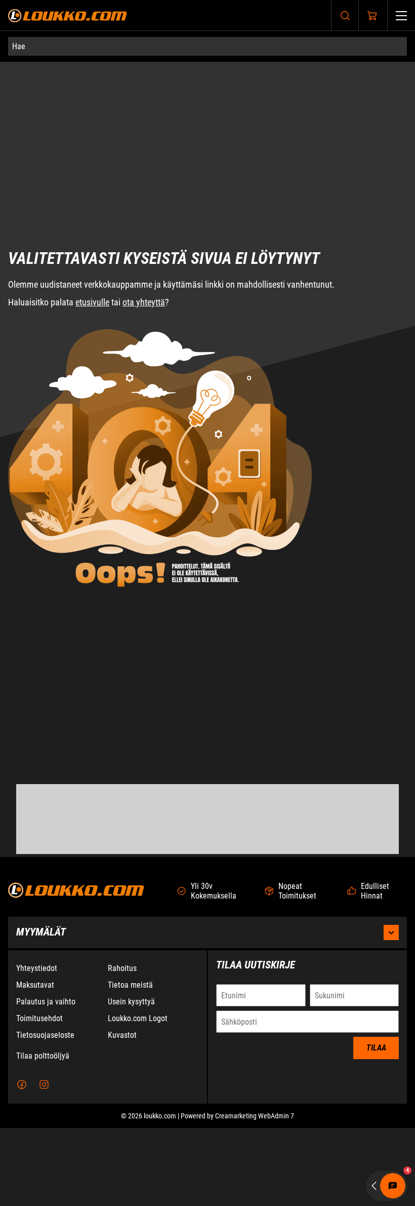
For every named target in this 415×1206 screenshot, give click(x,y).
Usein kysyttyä (131, 1079)
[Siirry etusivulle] (67, 15)
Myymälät (41, 1010)
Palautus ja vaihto (45, 1079)
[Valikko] (401, 15)
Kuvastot (122, 1113)
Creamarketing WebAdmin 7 (254, 1194)
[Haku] (345, 15)
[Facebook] (22, 1162)
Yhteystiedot (36, 1046)
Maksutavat (35, 1063)
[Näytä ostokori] (372, 16)
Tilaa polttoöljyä (42, 1134)
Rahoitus (122, 1046)
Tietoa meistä (130, 1063)
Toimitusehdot (39, 1096)
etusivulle (92, 247)
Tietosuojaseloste (45, 1113)
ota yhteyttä (143, 247)
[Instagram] (44, 1162)
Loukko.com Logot (138, 1096)
